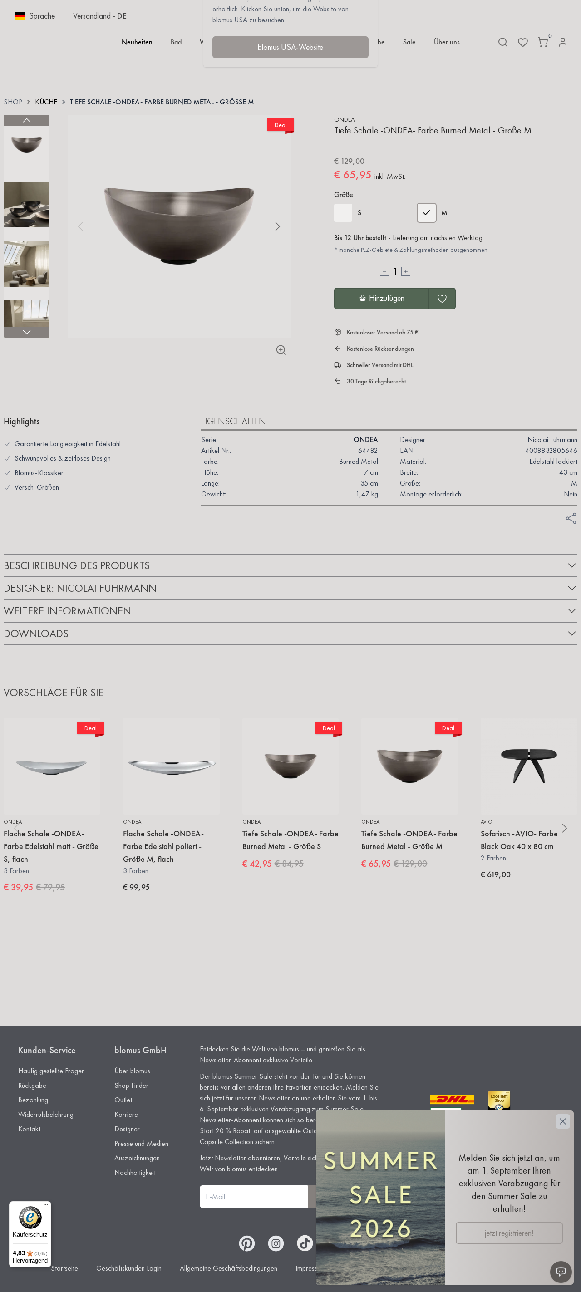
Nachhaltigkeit (135, 1172)
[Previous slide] (26, 120)
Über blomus (132, 1071)
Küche (46, 102)
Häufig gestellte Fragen (51, 1071)
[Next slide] (26, 332)
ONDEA (344, 119)
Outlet (123, 1100)
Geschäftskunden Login (129, 1268)
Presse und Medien (141, 1143)
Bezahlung (33, 1100)
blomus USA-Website (290, 47)
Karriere (126, 1114)
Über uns (447, 42)
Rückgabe (32, 1085)
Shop (13, 102)
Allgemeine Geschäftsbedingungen (228, 1268)
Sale (409, 42)
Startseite (64, 1268)
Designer (127, 1129)
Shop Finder (131, 1085)
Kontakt (29, 1129)
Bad (176, 42)
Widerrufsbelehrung (46, 1114)
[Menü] (45, 1206)
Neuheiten (137, 42)
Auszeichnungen (137, 1158)
